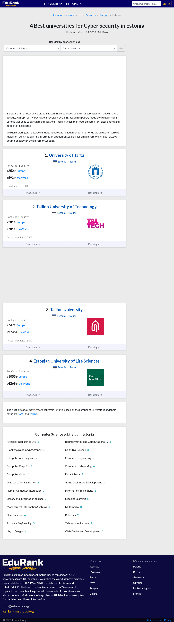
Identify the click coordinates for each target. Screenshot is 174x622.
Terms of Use (144, 619)
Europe (104, 14)
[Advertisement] (32, 85)
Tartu (21, 413)
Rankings (93, 192)
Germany (138, 577)
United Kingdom (142, 588)
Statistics (31, 192)
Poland (137, 566)
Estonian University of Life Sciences (64, 360)
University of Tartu (64, 155)
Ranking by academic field (64, 41)
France (137, 593)
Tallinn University (64, 309)
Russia (137, 571)
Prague (94, 588)
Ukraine (137, 582)
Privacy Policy (163, 619)
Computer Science (63, 14)
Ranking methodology (18, 611)
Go (121, 48)
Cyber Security (87, 14)
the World (23, 177)
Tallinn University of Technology (64, 206)
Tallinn (33, 413)
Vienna (94, 593)
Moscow (95, 571)
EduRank (103, 32)
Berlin (93, 577)
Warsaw (94, 566)
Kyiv (92, 582)
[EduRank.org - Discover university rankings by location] (11, 3)
